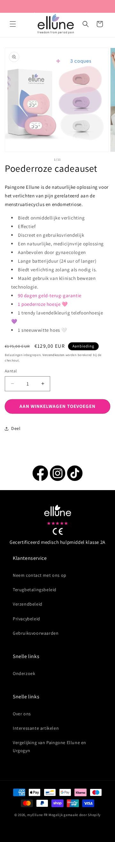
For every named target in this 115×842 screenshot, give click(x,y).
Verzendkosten (53, 355)
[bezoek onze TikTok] (75, 479)
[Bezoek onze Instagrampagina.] (57, 479)
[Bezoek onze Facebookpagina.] (40, 479)
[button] (13, 24)
